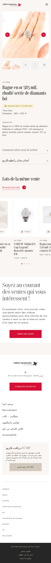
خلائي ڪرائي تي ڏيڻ (12, 428)
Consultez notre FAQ (28, 387)
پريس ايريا (7, 403)
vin (3, 530)
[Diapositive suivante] (43, 34)
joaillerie (5, 489)
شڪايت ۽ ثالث (10, 416)
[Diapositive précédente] (7, 34)
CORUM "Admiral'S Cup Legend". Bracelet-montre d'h (25, 249)
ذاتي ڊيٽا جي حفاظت (25, 555)
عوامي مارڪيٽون (10, 422)
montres (5, 501)
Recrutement (9, 410)
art (3, 512)
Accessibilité (9, 434)
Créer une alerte (29, 334)
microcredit (7, 536)
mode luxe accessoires (11, 506)
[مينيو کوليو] (47, 4)
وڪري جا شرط (25, 558)
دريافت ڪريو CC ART (25, 467)
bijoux (4, 495)
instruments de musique (12, 518)
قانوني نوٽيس (25, 551)
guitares (5, 524)
